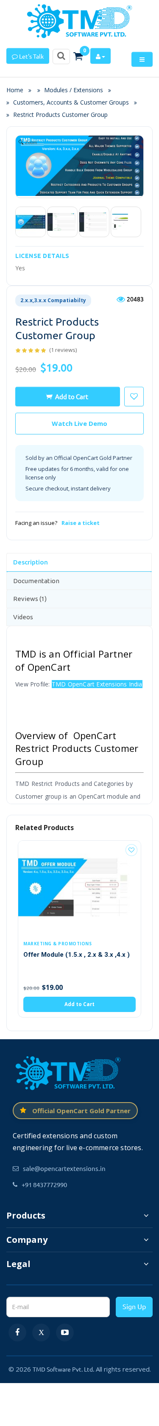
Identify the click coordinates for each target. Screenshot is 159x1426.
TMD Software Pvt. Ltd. (63, 1369)
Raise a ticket (80, 523)
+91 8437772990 (44, 1184)
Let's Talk (31, 56)
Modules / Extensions (73, 90)
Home (17, 90)
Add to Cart (71, 396)
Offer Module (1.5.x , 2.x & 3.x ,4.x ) (76, 954)
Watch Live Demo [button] (79, 423)
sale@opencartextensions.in (64, 1168)
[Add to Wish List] (131, 850)
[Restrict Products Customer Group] (30, 222)
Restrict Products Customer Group (60, 115)
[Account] (100, 56)
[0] (78, 56)
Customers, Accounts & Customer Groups (71, 102)
